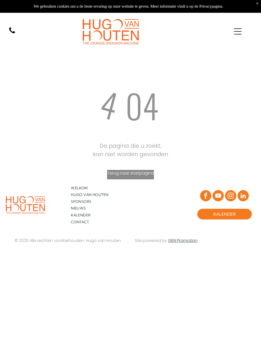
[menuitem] (99, 187)
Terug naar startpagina (130, 173)
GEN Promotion (183, 240)
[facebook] (205, 196)
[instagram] (230, 196)
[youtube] (218, 196)
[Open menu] (238, 31)
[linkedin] (243, 196)
